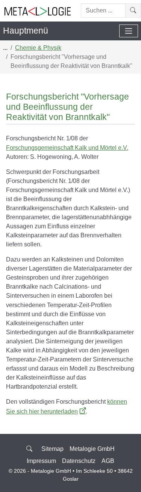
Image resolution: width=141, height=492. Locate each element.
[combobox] (103, 10)
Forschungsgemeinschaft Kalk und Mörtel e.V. (67, 147)
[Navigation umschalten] (128, 31)
